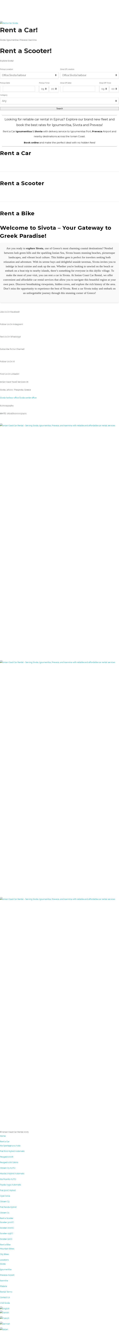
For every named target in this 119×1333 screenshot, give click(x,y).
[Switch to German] (59, 1324)
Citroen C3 (4, 1201)
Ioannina (4, 1280)
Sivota (3, 1264)
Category (3, 95)
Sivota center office (27, 398)
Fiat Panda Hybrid (8, 1207)
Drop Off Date (65, 83)
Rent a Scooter (6, 1218)
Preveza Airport (7, 1275)
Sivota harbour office (9, 398)
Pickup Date (5, 83)
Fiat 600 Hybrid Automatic (12, 1151)
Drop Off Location (67, 69)
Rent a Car (4, 1141)
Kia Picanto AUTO (8, 1179)
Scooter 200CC (7, 1228)
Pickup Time (44, 83)
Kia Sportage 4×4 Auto (10, 1145)
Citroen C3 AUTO (7, 1168)
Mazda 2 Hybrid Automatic (12, 1173)
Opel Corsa (5, 1196)
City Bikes (4, 1254)
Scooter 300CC (7, 1222)
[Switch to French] (59, 1318)
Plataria (3, 1286)
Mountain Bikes (7, 1248)
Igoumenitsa (5, 1269)
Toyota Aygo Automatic (10, 1185)
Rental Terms (6, 1292)
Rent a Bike (5, 1244)
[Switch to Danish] (59, 1313)
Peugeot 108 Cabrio (9, 1162)
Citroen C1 (4, 1212)
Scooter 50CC (6, 1239)
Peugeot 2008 (6, 1157)
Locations (4, 1260)
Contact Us (5, 1297)
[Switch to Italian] (59, 1329)
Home (3, 1136)
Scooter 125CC (6, 1233)
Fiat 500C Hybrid (8, 1190)
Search (59, 108)
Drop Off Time (105, 83)
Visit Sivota (5, 1303)
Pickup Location (6, 69)
